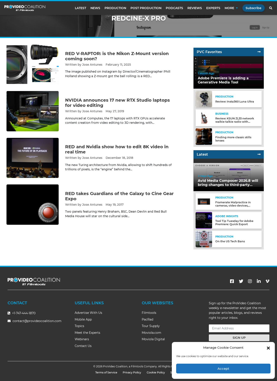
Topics (79, 326)
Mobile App (83, 319)
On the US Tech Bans (230, 241)
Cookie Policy (156, 372)
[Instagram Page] (250, 281)
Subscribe (253, 8)
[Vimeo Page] (267, 281)
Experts (213, 8)
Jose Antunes (92, 64)
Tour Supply (151, 326)
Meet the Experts (87, 333)
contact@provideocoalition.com (37, 321)
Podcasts (174, 8)
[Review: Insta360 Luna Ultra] (204, 99)
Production (115, 8)
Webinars (82, 339)
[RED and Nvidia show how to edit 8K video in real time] (32, 157)
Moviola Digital (153, 339)
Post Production (145, 8)
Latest (80, 8)
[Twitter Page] (241, 281)
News (95, 8)
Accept (223, 368)
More (229, 8)
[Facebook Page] (232, 281)
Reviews (194, 8)
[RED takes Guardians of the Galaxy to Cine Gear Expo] (32, 204)
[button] (268, 347)
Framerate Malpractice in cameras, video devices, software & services (233, 205)
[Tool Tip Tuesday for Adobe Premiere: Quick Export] (204, 220)
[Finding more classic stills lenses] (204, 136)
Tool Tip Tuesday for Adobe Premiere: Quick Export (234, 222)
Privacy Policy (132, 372)
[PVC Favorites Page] (259, 52)
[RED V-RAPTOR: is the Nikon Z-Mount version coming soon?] (32, 64)
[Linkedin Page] (259, 281)
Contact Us (83, 346)
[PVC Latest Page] (259, 154)
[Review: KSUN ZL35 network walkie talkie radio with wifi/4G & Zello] (204, 117)
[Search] (271, 8)
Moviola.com (151, 333)
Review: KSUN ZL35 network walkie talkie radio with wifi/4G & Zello (234, 122)
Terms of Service (106, 372)
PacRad (147, 319)
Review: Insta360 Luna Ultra (234, 101)
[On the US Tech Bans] (204, 238)
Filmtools (149, 313)
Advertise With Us (88, 313)
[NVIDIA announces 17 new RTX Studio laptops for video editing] (32, 111)
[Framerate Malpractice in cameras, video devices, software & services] (204, 201)
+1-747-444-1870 (23, 313)
